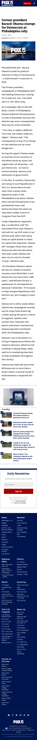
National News (7, 532)
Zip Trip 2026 (21, 600)
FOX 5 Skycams (22, 523)
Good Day (21, 582)
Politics (20, 559)
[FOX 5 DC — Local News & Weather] (8, 3)
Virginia (4, 523)
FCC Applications (22, 644)
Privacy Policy (20, 501)
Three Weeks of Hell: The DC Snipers (7, 638)
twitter (16, 715)
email (28, 715)
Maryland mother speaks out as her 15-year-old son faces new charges (23, 424)
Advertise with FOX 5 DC (21, 617)
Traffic (19, 525)
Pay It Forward (22, 592)
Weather (21, 517)
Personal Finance (7, 547)
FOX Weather (21, 536)
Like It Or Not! (6, 622)
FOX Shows (5, 592)
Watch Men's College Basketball (6, 688)
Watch (5, 582)
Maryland (5, 525)
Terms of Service (20, 503)
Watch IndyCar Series (6, 682)
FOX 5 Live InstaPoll (20, 613)
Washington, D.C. (7, 520)
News (9, 35)
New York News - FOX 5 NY (7, 565)
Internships (20, 647)
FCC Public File (22, 642)
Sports (4, 537)
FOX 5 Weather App (22, 533)
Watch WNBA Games (6, 699)
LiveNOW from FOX (7, 588)
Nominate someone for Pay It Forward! (22, 596)
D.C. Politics (21, 562)
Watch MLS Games (5, 703)
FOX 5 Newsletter (23, 630)
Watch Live (27, 3)
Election (19, 569)
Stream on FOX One (6, 660)
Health (4, 544)
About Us (21, 609)
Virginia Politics (22, 567)
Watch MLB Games (5, 674)
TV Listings (5, 585)
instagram (20, 715)
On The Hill (5, 626)
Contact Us (20, 625)
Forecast (20, 520)
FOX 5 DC (4, 35)
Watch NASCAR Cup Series (7, 678)
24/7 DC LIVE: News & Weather (7, 529)
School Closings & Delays (22, 529)
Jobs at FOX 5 (21, 649)
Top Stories (5, 554)
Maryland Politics (22, 564)
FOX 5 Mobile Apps (21, 633)
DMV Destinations (21, 588)
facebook (12, 715)
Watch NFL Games (5, 665)
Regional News (6, 560)
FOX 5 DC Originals (6, 610)
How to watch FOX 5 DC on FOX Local (7, 596)
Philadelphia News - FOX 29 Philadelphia (7, 570)
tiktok (24, 715)
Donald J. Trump (22, 574)
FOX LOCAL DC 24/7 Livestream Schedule (7, 602)
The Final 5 (5, 624)
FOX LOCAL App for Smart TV (22, 622)
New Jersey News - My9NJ (7, 576)
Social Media (21, 637)
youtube (8, 715)
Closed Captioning (20, 653)
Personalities (21, 628)
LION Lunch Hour (22, 585)
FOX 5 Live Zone (7, 631)
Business (5, 540)
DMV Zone (5, 619)
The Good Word (7, 634)
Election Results (22, 572)
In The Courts (6, 629)
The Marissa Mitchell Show (6, 616)
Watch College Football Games (7, 669)
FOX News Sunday (5, 550)
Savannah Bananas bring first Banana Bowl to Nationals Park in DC (22, 415)
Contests (20, 639)
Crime (4, 535)
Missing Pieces (6, 643)
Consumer (5, 542)
